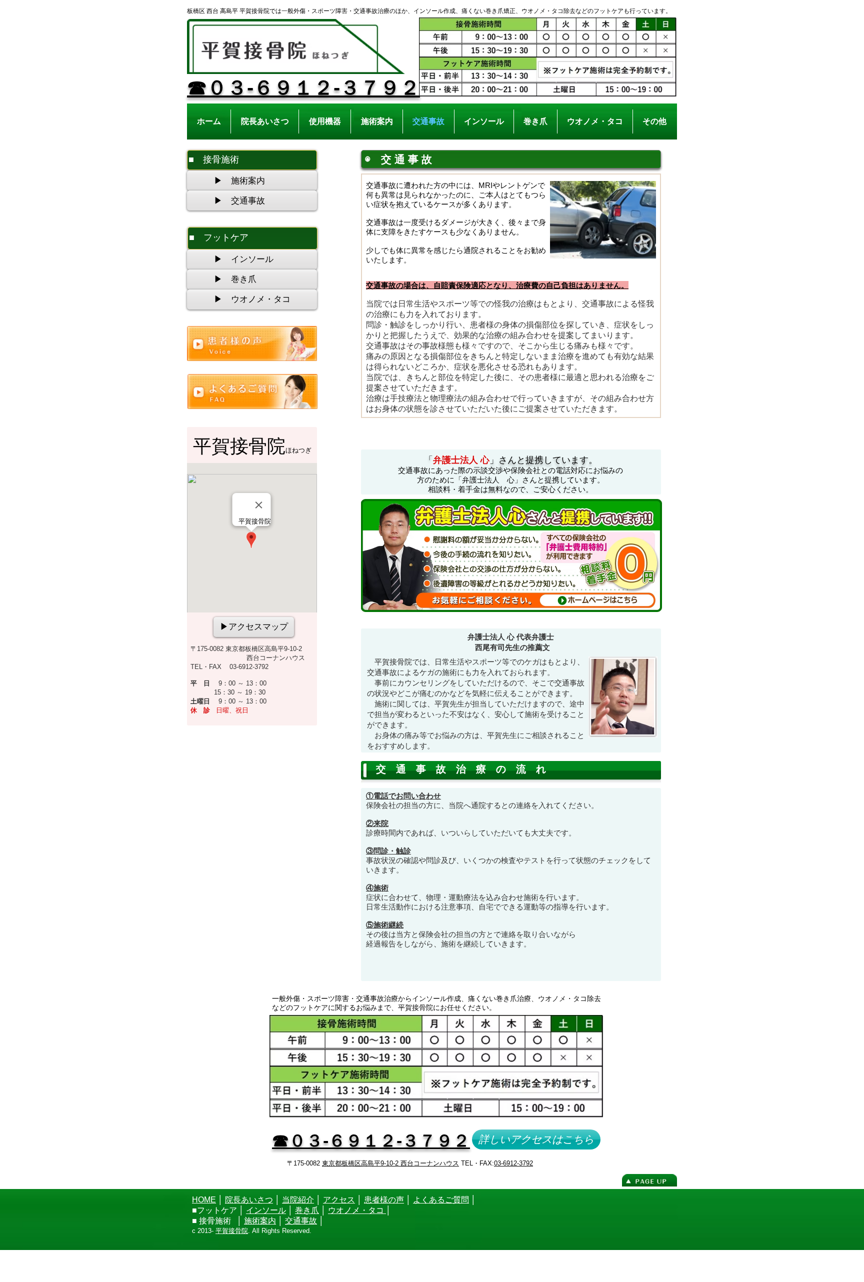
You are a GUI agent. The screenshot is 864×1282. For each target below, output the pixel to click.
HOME (204, 1200)
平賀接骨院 (232, 1230)
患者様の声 (384, 1200)
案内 (268, 1220)
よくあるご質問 (441, 1200)
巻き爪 (307, 1210)
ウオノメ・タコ (357, 1210)
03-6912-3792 (513, 1163)
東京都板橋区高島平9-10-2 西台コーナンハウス (390, 1163)
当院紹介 (298, 1200)
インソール (266, 1210)
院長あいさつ (249, 1200)
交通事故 (301, 1220)
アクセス (339, 1200)
